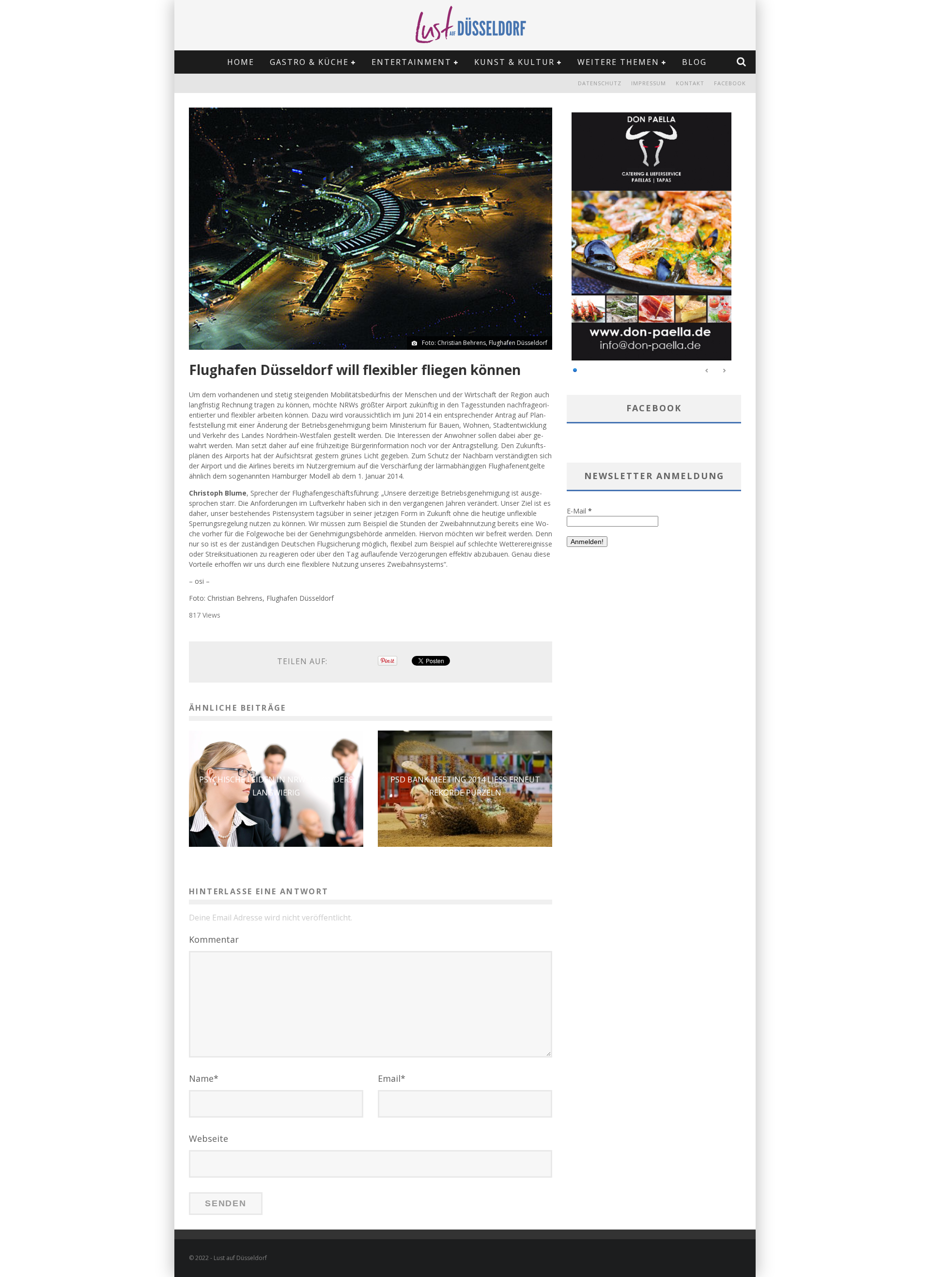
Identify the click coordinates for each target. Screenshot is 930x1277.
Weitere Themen (618, 62)
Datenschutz (599, 83)
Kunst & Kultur (514, 62)
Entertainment (411, 62)
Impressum (648, 83)
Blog (694, 62)
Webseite (208, 1138)
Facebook (730, 83)
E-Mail (579, 510)
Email (391, 1078)
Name (203, 1078)
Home (240, 62)
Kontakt (690, 83)
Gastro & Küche (309, 62)
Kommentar (214, 939)
